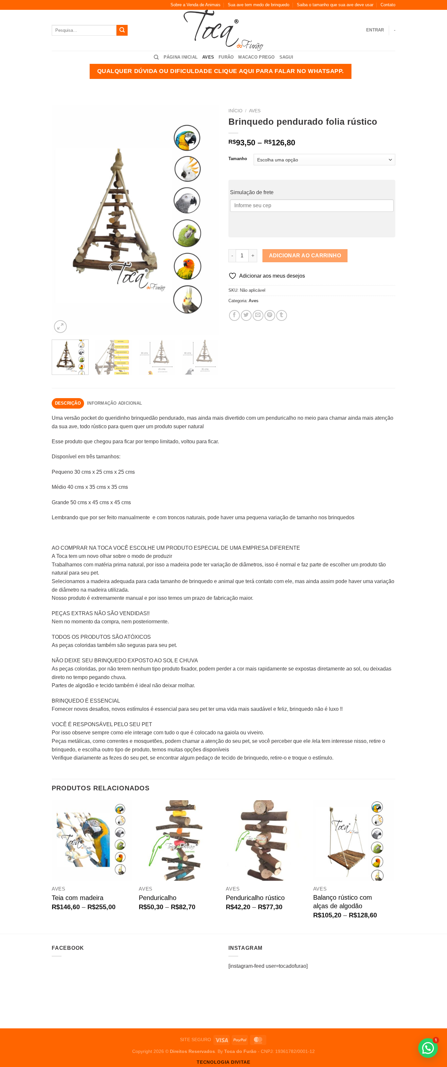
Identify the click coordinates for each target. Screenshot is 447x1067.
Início (235, 110)
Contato (388, 4)
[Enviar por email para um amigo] (258, 315)
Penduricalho (157, 897)
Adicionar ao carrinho (305, 255)
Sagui (286, 57)
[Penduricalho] (179, 840)
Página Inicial (181, 57)
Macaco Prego (256, 57)
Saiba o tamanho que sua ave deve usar (335, 4)
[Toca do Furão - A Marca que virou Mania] (223, 30)
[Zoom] (60, 326)
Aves (208, 57)
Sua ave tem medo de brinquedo (258, 4)
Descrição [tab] (68, 403)
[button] (428, 1048)
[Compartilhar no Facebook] (234, 315)
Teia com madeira (77, 897)
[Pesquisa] (156, 57)
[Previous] (63, 220)
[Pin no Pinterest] (269, 315)
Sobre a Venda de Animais (195, 4)
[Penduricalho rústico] (266, 840)
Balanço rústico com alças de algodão (342, 902)
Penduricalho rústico (255, 897)
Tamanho (237, 158)
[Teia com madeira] (92, 840)
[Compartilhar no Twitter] (246, 315)
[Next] (207, 220)
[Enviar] (122, 30)
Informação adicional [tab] (114, 403)
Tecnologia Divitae (223, 1062)
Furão (226, 57)
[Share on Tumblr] (281, 315)
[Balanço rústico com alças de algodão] (353, 840)
